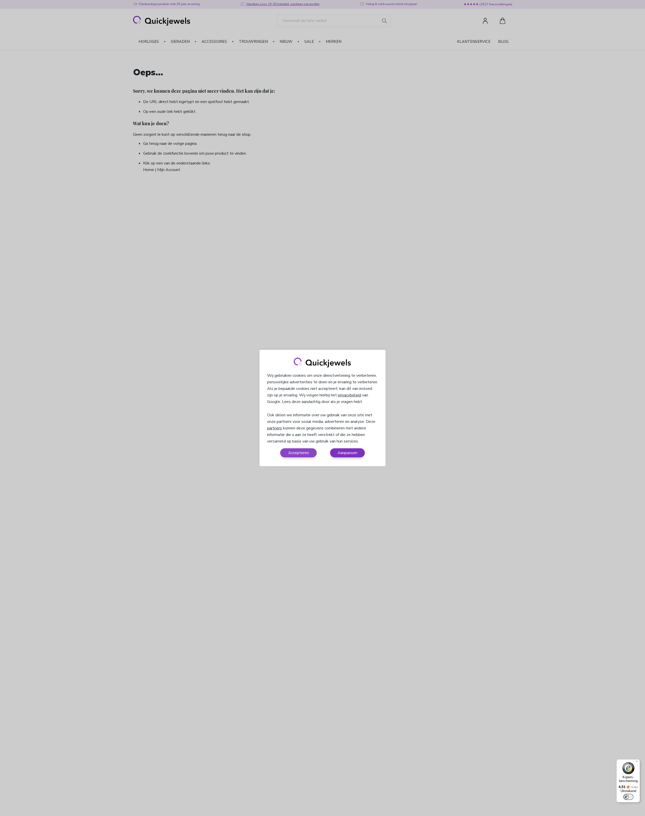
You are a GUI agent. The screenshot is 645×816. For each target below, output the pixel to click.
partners (274, 428)
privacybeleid (349, 395)
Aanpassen (347, 453)
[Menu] (637, 762)
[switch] (628, 797)
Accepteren (298, 453)
